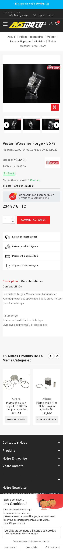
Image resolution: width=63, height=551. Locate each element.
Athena (16, 398)
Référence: (9, 166)
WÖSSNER (19, 159)
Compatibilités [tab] (12, 286)
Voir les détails (16, 419)
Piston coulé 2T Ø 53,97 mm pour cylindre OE (46, 406)
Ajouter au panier (33, 219)
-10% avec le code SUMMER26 (31, 3)
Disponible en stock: (15, 180)
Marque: (8, 159)
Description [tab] (10, 281)
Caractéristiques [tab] (32, 281)
